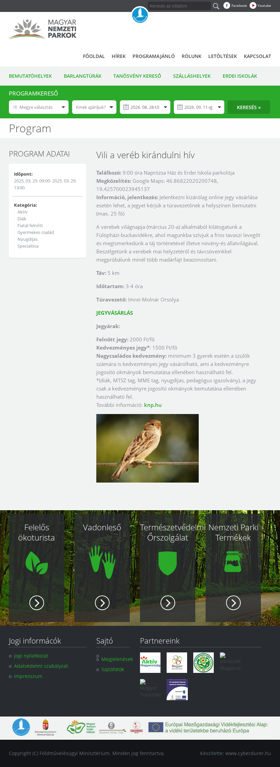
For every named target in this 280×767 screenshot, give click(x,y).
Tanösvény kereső (137, 76)
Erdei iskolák (240, 76)
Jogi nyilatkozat (31, 655)
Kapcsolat (257, 56)
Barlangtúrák (82, 76)
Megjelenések (117, 659)
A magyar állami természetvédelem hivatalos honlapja (140, 15)
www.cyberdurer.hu (248, 753)
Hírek (119, 56)
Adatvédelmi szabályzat (41, 666)
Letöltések (222, 56)
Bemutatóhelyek (30, 76)
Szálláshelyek (192, 76)
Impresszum (28, 676)
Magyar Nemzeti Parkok (42, 29)
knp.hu (153, 404)
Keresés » (249, 107)
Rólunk (191, 56)
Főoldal (94, 56)
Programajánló (153, 56)
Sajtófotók (112, 669)
